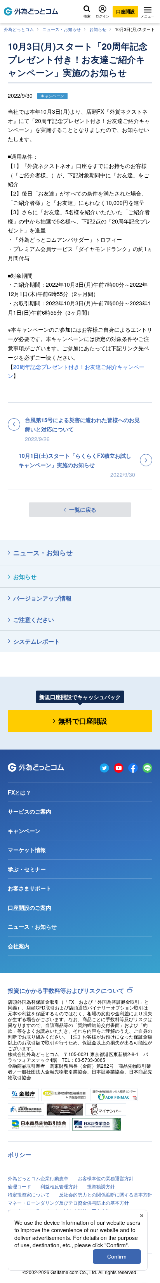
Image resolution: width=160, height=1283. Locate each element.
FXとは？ (19, 792)
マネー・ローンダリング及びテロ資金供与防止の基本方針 (68, 1202)
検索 (86, 16)
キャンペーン (24, 831)
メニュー (148, 16)
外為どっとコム (19, 29)
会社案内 (19, 946)
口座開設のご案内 (29, 907)
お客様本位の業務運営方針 (106, 1178)
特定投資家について (29, 1194)
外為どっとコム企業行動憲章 (38, 1178)
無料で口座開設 (82, 721)
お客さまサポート (29, 888)
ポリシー (19, 1154)
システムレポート (36, 641)
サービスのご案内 (29, 811)
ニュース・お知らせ (61, 29)
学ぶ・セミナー (27, 869)
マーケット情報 (27, 850)
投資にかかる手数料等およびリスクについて (66, 990)
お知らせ (97, 29)
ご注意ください (33, 619)
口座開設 (125, 11)
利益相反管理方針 (59, 1186)
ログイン (103, 16)
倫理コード (19, 1186)
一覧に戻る (82, 509)
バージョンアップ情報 (42, 598)
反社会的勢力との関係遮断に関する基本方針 (105, 1194)
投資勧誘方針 (101, 1186)
